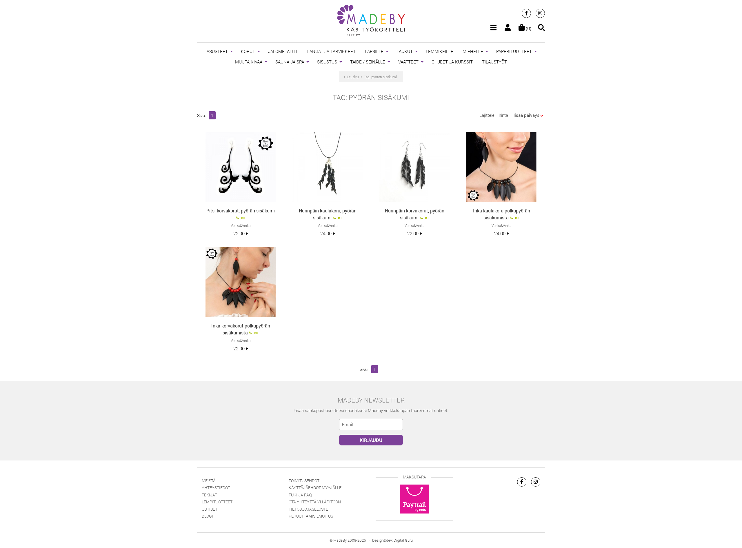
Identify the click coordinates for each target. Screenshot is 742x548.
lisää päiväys (526, 115)
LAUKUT (405, 51)
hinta (503, 115)
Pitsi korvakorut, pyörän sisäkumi (240, 210)
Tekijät (209, 495)
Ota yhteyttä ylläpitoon (315, 502)
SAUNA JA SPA (289, 62)
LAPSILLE (374, 51)
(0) (528, 28)
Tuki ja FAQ (300, 495)
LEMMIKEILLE (439, 51)
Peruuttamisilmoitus (311, 516)
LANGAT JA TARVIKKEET (331, 51)
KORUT (248, 51)
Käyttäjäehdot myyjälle (315, 487)
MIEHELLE (473, 51)
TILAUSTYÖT (494, 62)
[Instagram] (540, 13)
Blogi (207, 516)
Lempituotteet (217, 502)
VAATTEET (408, 62)
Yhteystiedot (216, 487)
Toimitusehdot (304, 480)
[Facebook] (526, 13)
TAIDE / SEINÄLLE (367, 62)
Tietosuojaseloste (308, 509)
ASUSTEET (217, 51)
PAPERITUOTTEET (514, 51)
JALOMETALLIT (283, 51)
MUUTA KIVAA (248, 62)
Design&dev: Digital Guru (392, 540)
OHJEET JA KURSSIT (452, 62)
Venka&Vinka (240, 225)
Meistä (209, 480)
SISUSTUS (327, 62)
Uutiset (209, 509)
